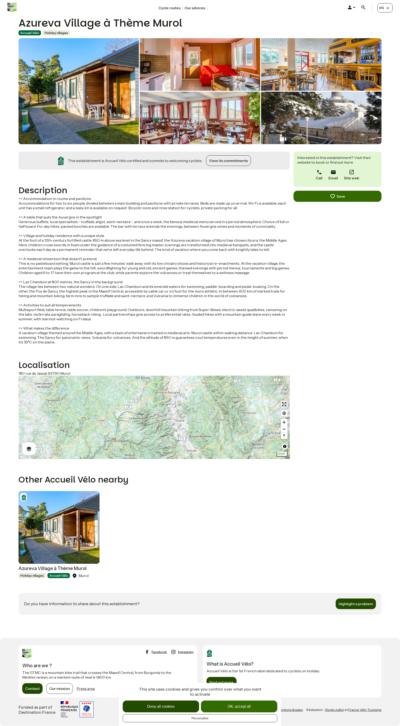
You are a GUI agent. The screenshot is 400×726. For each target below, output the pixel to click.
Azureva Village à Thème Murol (53, 568)
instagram (186, 652)
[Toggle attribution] (285, 446)
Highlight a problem (356, 603)
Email (333, 178)
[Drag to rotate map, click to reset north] (284, 435)
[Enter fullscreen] (284, 404)
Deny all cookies (161, 706)
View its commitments (228, 160)
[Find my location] (284, 413)
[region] (154, 417)
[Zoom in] (284, 422)
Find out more (221, 682)
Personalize (200, 718)
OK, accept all (239, 706)
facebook (159, 652)
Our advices (194, 8)
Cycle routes (170, 8)
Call (319, 178)
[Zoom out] (284, 429)
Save (341, 196)
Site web (351, 178)
